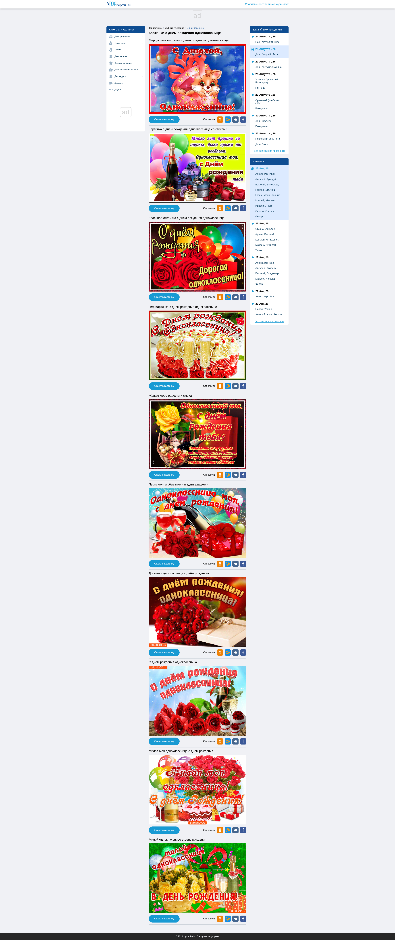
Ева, (271, 263)
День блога (261, 144)
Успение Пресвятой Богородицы (266, 81)
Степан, (269, 211)
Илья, (267, 195)
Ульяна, (268, 309)
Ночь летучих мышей (267, 42)
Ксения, (274, 239)
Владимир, (273, 273)
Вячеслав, (273, 184)
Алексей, (260, 179)
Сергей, (259, 211)
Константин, (262, 239)
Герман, (259, 190)
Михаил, (270, 200)
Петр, (270, 205)
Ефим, (259, 195)
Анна (272, 296)
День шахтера (263, 121)
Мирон (278, 314)
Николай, (260, 205)
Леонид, (276, 195)
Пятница (260, 87)
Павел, (259, 309)
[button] (235, 119)
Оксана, (259, 229)
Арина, (259, 234)
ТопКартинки (155, 28)
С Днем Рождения (174, 28)
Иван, (272, 174)
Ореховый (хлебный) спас (267, 101)
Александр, (261, 174)
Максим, (260, 245)
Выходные (261, 108)
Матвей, (260, 200)
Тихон (258, 250)
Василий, (260, 184)
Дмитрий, (271, 190)
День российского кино (268, 67)
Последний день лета (267, 138)
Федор (259, 216)
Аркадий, (272, 179)
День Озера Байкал (266, 54)
